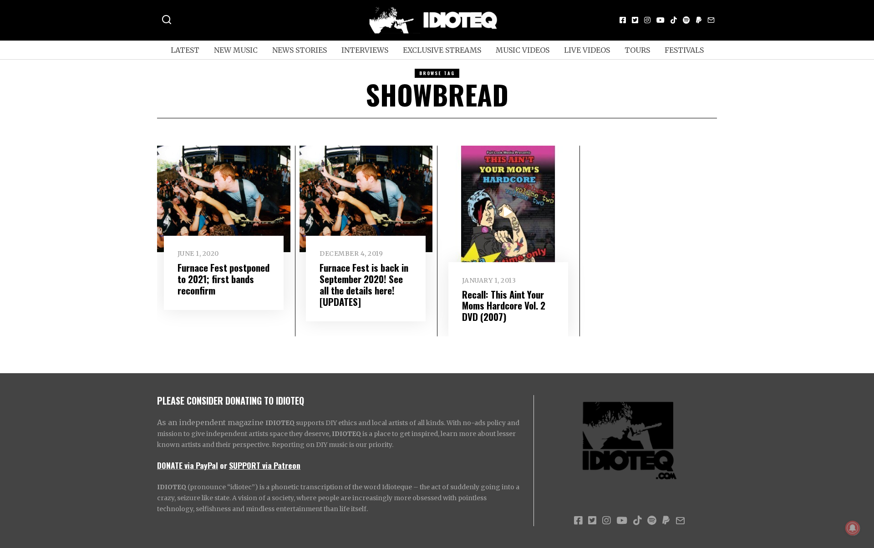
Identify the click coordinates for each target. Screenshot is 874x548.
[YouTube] (660, 20)
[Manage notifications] (852, 528)
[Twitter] (635, 20)
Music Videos (522, 50)
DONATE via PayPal (187, 465)
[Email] (711, 20)
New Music (236, 50)
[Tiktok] (673, 20)
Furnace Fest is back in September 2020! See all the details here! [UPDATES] (364, 284)
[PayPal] (699, 20)
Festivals (684, 50)
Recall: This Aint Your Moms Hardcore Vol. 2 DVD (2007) (503, 305)
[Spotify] (686, 20)
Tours (637, 50)
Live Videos (587, 50)
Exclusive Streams (442, 50)
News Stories (299, 50)
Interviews (364, 50)
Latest (185, 50)
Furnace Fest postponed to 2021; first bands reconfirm (223, 278)
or (223, 465)
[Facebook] (622, 20)
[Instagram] (647, 20)
